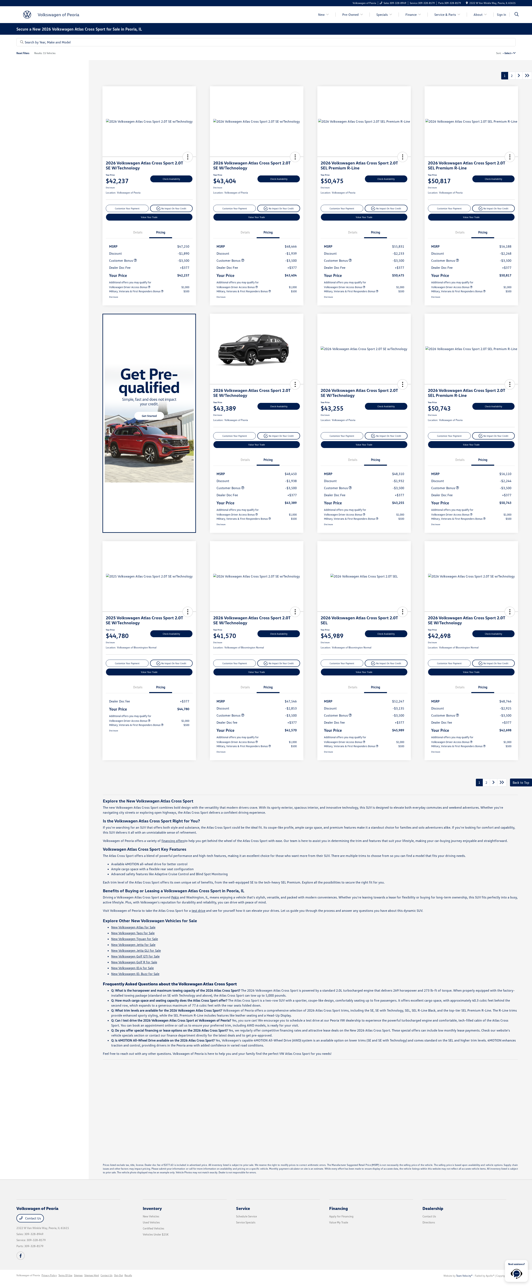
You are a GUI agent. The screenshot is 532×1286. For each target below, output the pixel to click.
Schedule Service (246, 1216)
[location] (467, 3)
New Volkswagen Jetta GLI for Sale (136, 950)
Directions (428, 1222)
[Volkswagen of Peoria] (52, 14)
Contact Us (32, 1218)
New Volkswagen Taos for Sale (133, 933)
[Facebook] (20, 1255)
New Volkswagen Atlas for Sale (133, 927)
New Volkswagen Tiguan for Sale (134, 939)
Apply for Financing (341, 1216)
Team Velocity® (464, 1275)
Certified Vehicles (153, 1228)
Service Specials (245, 1222)
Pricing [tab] (160, 232)
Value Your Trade (149, 217)
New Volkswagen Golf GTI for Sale (135, 956)
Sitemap (78, 1275)
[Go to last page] (527, 76)
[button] (187, 157)
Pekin (175, 897)
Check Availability (171, 179)
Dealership (432, 1208)
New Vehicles (151, 1216)
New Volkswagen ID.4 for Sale (132, 968)
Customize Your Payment (127, 208)
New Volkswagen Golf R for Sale (134, 962)
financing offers (173, 841)
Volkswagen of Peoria (28, 1275)
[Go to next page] (519, 76)
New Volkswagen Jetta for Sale (133, 945)
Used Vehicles (151, 1222)
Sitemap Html (91, 1275)
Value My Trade (338, 1222)
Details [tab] (137, 232)
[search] (517, 14)
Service (243, 1208)
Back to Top (521, 782)
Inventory (152, 1208)
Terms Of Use (65, 1275)
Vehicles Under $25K (156, 1234)
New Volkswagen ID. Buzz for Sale (135, 974)
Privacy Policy (49, 1275)
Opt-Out (118, 1275)
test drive (198, 910)
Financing (338, 1208)
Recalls (128, 1275)
